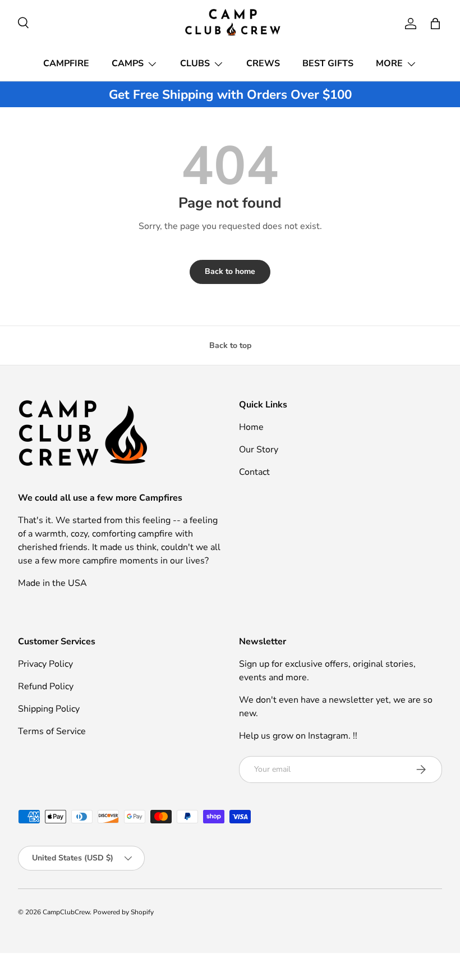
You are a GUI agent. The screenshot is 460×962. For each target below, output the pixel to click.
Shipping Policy (49, 709)
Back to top (230, 345)
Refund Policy (45, 686)
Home (251, 427)
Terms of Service (52, 731)
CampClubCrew (66, 912)
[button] (435, 23)
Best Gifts (327, 63)
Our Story (258, 449)
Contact (254, 472)
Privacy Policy (45, 664)
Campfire (66, 63)
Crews (263, 63)
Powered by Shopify (123, 912)
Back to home (230, 271)
